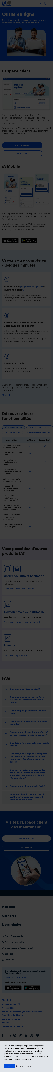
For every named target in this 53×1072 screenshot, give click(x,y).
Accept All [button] (9, 1066)
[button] (25, 1066)
